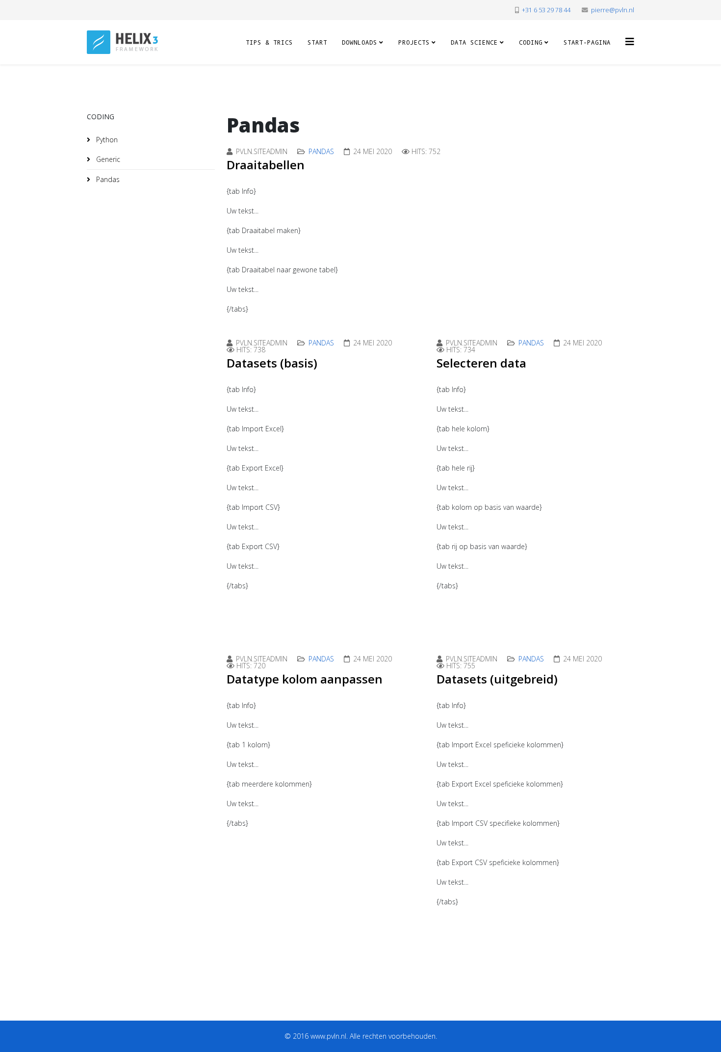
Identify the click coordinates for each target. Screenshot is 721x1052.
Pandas (107, 179)
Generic (107, 159)
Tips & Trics (269, 42)
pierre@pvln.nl (612, 10)
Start (317, 42)
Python (106, 139)
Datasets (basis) (272, 363)
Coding (530, 42)
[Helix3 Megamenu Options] (629, 41)
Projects (414, 42)
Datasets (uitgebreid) (497, 679)
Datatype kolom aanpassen (305, 679)
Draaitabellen (266, 165)
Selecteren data (481, 363)
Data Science (474, 42)
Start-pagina (587, 42)
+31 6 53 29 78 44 (546, 10)
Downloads (359, 42)
